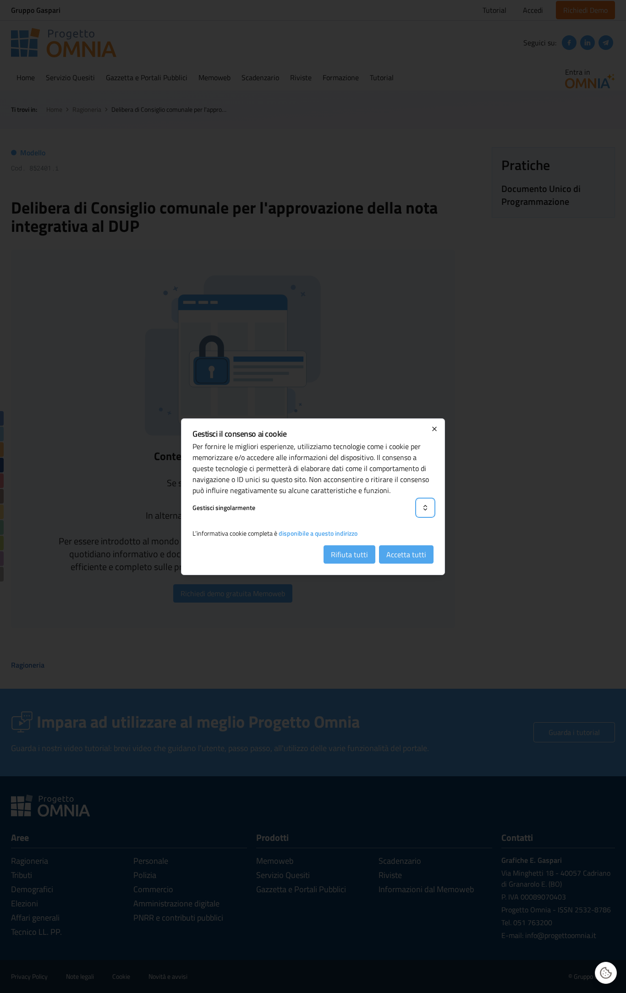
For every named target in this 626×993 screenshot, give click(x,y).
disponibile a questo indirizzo (318, 533)
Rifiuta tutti (349, 554)
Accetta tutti (406, 554)
